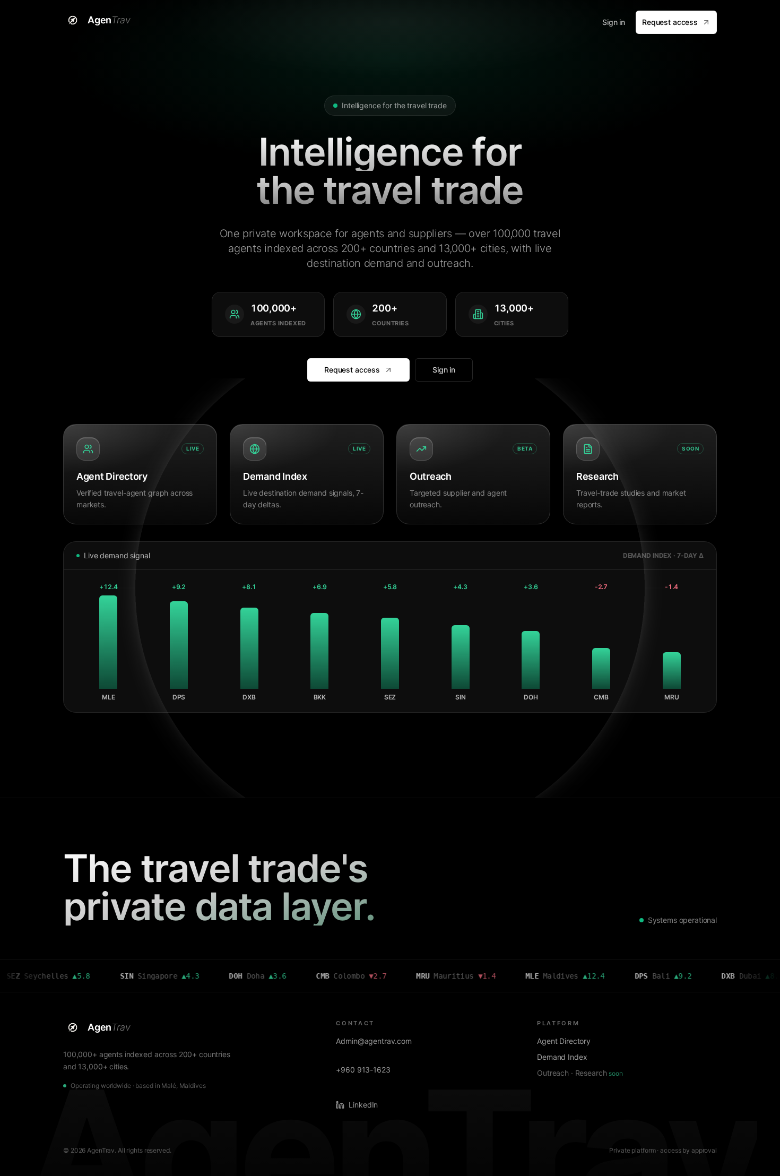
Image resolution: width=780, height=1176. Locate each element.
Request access (670, 22)
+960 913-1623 (363, 1069)
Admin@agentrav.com (373, 1040)
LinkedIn (363, 1104)
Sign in (613, 22)
